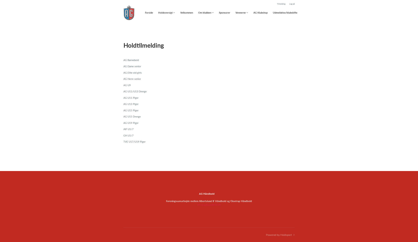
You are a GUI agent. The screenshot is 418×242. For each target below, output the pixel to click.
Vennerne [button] (240, 12)
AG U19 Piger (130, 122)
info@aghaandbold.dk (209, 204)
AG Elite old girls (132, 72)
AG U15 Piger (130, 110)
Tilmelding (281, 4)
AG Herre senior (132, 78)
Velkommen (186, 12)
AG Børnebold (131, 60)
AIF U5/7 (128, 129)
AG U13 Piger (130, 103)
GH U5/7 (128, 135)
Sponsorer (224, 12)
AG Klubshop (260, 12)
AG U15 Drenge (132, 116)
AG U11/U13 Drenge (135, 91)
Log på (292, 4)
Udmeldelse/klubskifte (285, 12)
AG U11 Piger (130, 97)
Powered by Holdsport (279, 234)
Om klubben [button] (204, 12)
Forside (149, 12)
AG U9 (127, 85)
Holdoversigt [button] (165, 12)
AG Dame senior (132, 66)
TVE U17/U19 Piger (134, 141)
